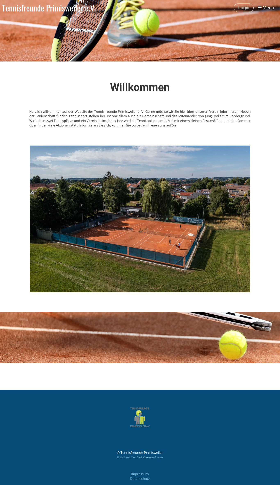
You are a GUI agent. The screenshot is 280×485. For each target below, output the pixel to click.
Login (243, 7)
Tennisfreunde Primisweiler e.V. (49, 8)
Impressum (140, 474)
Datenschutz (140, 478)
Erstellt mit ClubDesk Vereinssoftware (140, 457)
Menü (268, 7)
